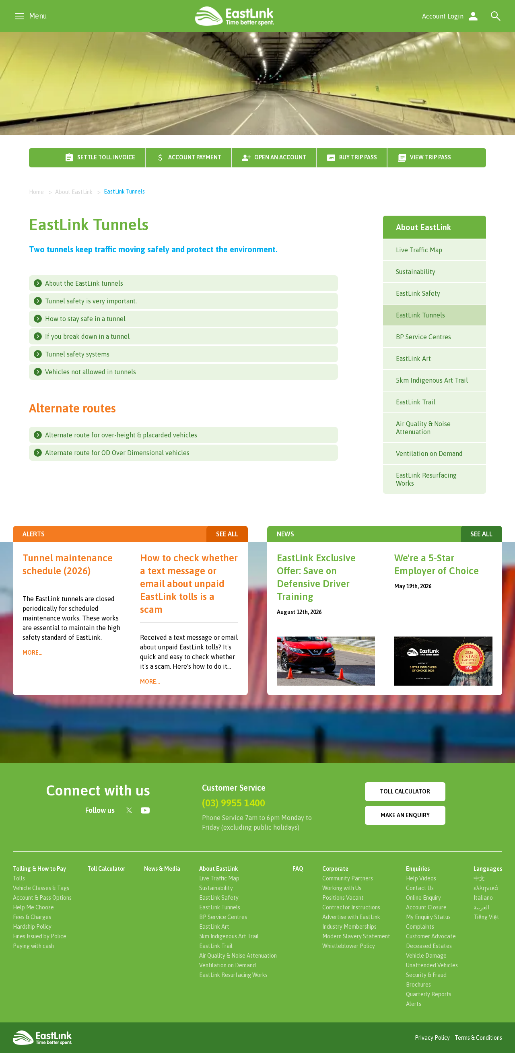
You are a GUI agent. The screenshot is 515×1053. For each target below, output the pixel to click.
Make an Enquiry (405, 815)
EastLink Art (413, 358)
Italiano (483, 897)
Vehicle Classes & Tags (41, 888)
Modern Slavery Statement (356, 936)
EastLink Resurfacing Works (426, 479)
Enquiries (418, 868)
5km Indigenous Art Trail (432, 380)
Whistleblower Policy (348, 946)
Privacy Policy (432, 1037)
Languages (488, 868)
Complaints (420, 926)
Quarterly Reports (428, 994)
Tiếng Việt (486, 917)
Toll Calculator (405, 791)
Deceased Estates (429, 946)
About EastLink (74, 192)
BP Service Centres (423, 336)
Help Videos (421, 878)
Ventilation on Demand (429, 453)
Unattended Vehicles (432, 965)
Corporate (335, 868)
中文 (479, 878)
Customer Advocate (431, 936)
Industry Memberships (349, 926)
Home (36, 192)
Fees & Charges (32, 917)
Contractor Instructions (351, 907)
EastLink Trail (415, 402)
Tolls (19, 878)
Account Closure (426, 907)
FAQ (298, 868)
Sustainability (415, 271)
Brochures (418, 984)
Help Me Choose (33, 907)
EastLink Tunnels (420, 315)
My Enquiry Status (428, 917)
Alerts (413, 1004)
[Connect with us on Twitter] (129, 810)
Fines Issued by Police (39, 936)
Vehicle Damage (426, 955)
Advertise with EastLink (351, 917)
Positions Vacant (343, 897)
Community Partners (347, 878)
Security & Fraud (426, 975)
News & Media (162, 868)
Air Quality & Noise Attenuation (423, 427)
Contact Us (420, 888)
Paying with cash (33, 946)
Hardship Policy (32, 926)
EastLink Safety (418, 293)
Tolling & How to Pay (39, 868)
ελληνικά (486, 888)
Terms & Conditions (478, 1037)
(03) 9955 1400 (233, 802)
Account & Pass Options (42, 897)
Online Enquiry (423, 897)
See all (227, 534)
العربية (481, 907)
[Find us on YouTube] (145, 810)
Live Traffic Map (419, 249)
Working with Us (341, 888)
